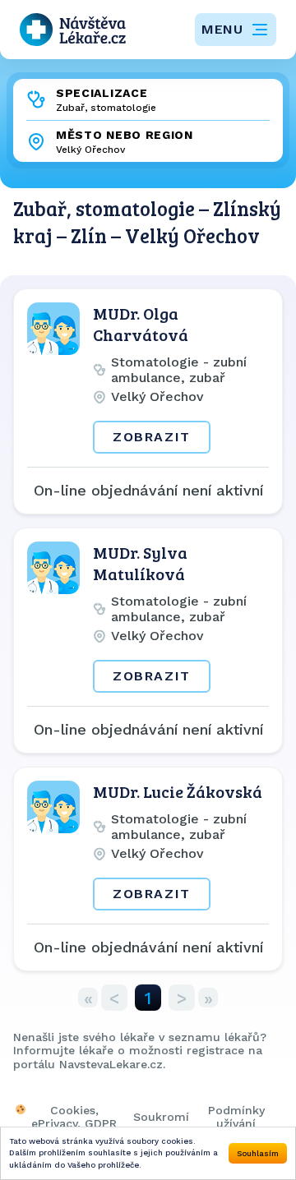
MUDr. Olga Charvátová (140, 323)
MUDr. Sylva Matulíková (140, 563)
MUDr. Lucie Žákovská (177, 791)
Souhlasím (258, 1153)
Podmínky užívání (236, 1117)
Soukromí (161, 1116)
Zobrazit (152, 437)
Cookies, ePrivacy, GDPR (74, 1117)
